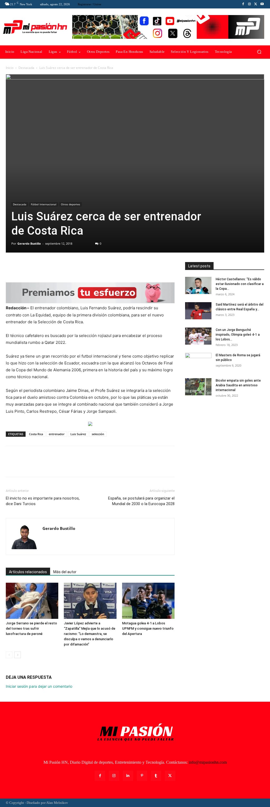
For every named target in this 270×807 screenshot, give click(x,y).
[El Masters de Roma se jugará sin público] (198, 362)
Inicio (9, 67)
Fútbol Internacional (43, 204)
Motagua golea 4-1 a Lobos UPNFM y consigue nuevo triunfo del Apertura (147, 628)
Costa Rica (36, 434)
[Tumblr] (156, 776)
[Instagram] (249, 4)
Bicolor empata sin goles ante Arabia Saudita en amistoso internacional (238, 385)
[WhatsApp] (47, 267)
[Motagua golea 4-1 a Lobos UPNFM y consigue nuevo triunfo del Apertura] (148, 601)
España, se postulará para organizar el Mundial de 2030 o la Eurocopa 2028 (141, 501)
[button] (259, 52)
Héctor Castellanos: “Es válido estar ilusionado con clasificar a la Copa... (240, 284)
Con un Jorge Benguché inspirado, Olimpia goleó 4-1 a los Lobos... (238, 334)
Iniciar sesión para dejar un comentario (39, 686)
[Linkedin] (128, 776)
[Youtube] (262, 4)
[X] (256, 4)
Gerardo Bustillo (29, 243)
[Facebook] (243, 4)
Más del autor (64, 572)
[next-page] (17, 655)
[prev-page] (9, 655)
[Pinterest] (35, 267)
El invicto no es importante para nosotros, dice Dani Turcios (43, 501)
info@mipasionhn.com (208, 762)
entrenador (57, 434)
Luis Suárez (78, 434)
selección (98, 434)
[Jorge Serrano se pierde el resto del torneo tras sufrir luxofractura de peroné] (32, 601)
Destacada (26, 67)
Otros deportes (70, 204)
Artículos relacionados (28, 572)
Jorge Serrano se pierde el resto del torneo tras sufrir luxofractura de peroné (31, 628)
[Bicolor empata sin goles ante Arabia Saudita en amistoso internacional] (198, 386)
